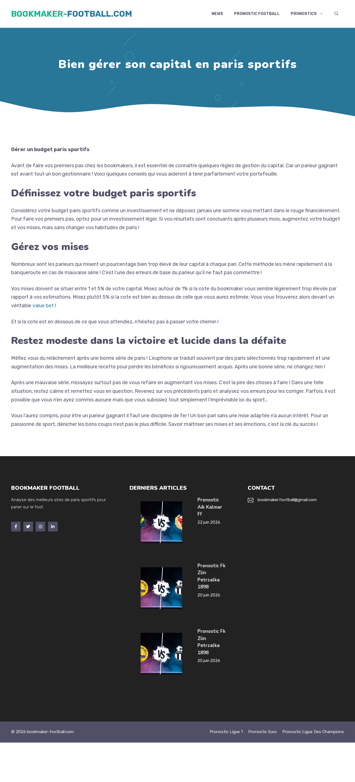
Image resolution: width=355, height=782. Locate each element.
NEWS (217, 13)
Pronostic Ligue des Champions (313, 731)
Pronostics (304, 13)
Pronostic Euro (262, 731)
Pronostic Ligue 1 (226, 731)
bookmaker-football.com (71, 14)
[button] (336, 14)
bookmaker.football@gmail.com (287, 499)
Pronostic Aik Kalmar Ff (209, 507)
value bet (43, 306)
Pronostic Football (257, 13)
